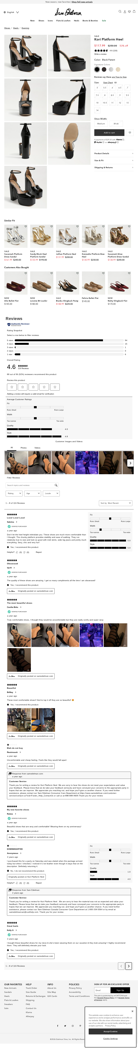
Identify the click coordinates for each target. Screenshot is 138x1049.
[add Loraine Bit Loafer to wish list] (51, 273)
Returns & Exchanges (36, 996)
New (32, 20)
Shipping (30, 1000)
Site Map (51, 992)
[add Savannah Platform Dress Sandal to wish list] (25, 226)
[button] (45, 20)
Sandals (8, 992)
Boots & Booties (90, 20)
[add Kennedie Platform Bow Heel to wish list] (103, 226)
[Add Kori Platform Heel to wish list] (130, 132)
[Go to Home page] (68, 12)
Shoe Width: (100, 119)
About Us (51, 988)
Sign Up (120, 990)
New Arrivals (10, 988)
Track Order (31, 988)
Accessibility (75, 992)
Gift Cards (52, 996)
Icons (50, 20)
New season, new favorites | (69, 2)
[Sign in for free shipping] (125, 12)
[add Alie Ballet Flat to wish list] (25, 273)
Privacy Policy (75, 988)
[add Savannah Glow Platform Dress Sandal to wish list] (129, 226)
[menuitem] (32, 21)
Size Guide (31, 992)
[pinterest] (80, 1026)
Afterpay (30, 1016)
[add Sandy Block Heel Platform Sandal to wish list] (51, 226)
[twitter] (65, 1026)
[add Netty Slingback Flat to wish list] (129, 273)
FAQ (28, 1004)
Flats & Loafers (63, 20)
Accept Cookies (111, 1031)
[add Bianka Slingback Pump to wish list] (77, 273)
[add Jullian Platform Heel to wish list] (77, 226)
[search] (120, 12)
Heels (76, 20)
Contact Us (31, 1008)
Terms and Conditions (79, 996)
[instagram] (72, 1026)
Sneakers (8, 1004)
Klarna (29, 1012)
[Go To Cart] (134, 11)
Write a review (100, 54)
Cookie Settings (110, 1039)
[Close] (132, 1011)
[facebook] (57, 1026)
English (10, 12)
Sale (104, 20)
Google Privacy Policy (105, 998)
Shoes (41, 20)
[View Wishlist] (129, 12)
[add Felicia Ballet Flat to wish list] (103, 273)
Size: (96, 82)
